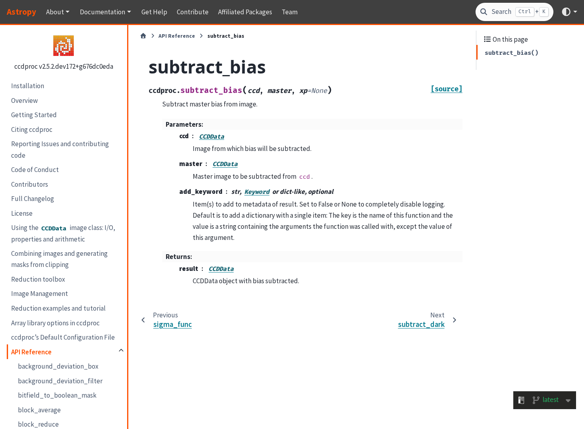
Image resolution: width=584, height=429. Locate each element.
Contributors (29, 184)
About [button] (55, 12)
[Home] (143, 36)
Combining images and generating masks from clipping (59, 259)
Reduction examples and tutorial (58, 308)
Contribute (193, 12)
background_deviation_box (58, 366)
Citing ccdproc (31, 129)
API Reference (31, 352)
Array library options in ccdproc (55, 323)
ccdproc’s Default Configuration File (63, 337)
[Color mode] (569, 11)
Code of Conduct (35, 169)
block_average (39, 410)
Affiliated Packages (245, 12)
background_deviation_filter (60, 381)
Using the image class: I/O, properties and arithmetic (63, 233)
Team (290, 12)
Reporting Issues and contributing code (60, 149)
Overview (24, 100)
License (22, 213)
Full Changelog (32, 198)
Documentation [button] (102, 12)
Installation (27, 85)
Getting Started (34, 114)
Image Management (39, 293)
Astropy (21, 11)
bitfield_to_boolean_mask (57, 395)
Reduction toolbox (38, 279)
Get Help (154, 12)
